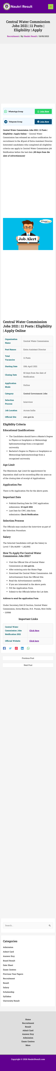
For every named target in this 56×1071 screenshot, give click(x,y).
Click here (34, 641)
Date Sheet (8, 965)
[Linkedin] (22, 648)
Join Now (44, 111)
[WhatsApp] (28, 648)
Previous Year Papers (13, 974)
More (28, 1045)
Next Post (28, 665)
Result (6, 983)
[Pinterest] (16, 648)
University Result (11, 1000)
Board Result (9, 960)
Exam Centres (9, 969)
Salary (6, 987)
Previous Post (28, 658)
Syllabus (7, 996)
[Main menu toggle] (50, 6)
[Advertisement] (28, 75)
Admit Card (8, 951)
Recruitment (13, 36)
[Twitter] (10, 648)
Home (28, 1019)
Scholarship (8, 992)
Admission (8, 947)
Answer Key (9, 956)
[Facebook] (4, 648)
